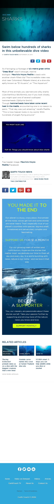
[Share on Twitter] (38, 61)
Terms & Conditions (30, 491)
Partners (19, 491)
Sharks (12, 19)
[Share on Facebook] (32, 61)
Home (7, 479)
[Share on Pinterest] (49, 61)
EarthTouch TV (15, 483)
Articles (48, 479)
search (50, 4)
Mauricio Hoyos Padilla (23, 74)
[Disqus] (27, 423)
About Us (30, 483)
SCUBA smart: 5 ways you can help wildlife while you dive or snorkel (43, 364)
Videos (37, 479)
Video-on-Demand (22, 479)
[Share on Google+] (44, 61)
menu (3, 4)
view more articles (10, 374)
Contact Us (42, 483)
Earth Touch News (11, 54)
